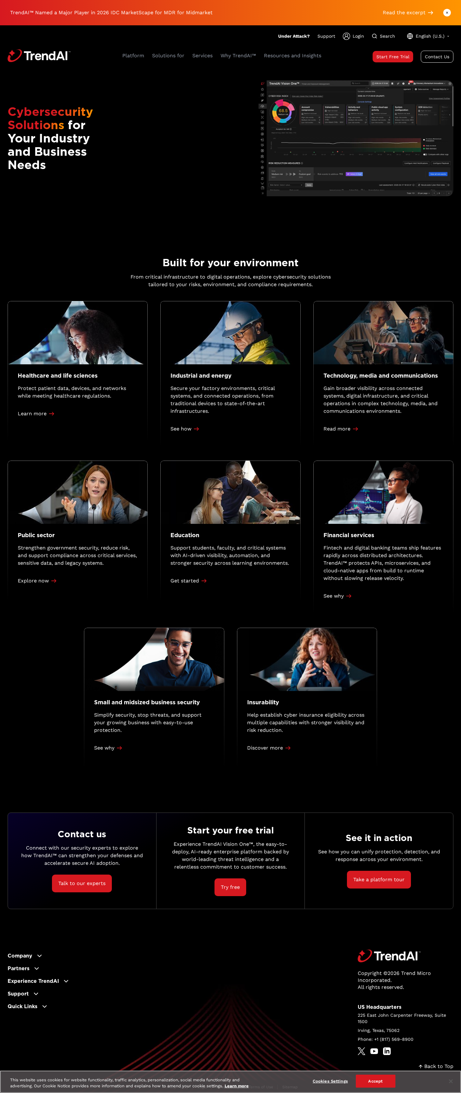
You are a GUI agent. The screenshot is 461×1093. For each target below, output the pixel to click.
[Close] (451, 1081)
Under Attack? (294, 36)
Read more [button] (336, 429)
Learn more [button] (32, 414)
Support (326, 36)
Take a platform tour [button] (379, 879)
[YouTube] (374, 1051)
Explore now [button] (33, 581)
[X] (361, 1051)
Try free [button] (230, 887)
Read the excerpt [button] (404, 12)
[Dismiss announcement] (447, 12)
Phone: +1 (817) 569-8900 (385, 1039)
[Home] (389, 956)
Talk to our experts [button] (82, 883)
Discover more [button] (265, 748)
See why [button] (333, 596)
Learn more (237, 1086)
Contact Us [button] (437, 56)
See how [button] (180, 429)
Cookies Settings (330, 1081)
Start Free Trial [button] (392, 56)
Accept (375, 1081)
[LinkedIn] (387, 1051)
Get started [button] (184, 581)
